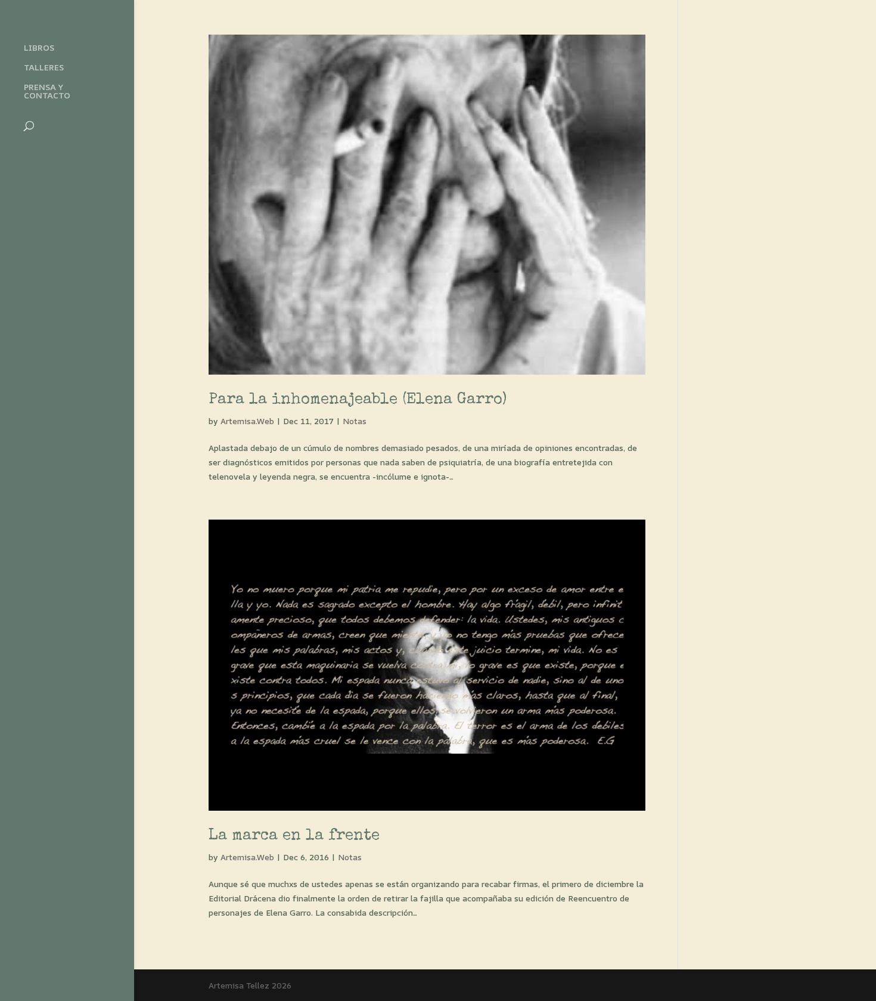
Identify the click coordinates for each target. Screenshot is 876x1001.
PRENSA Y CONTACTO (47, 92)
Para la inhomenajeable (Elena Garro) (358, 400)
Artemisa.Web (247, 421)
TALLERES (44, 68)
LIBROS (39, 48)
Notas (354, 421)
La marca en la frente (294, 836)
